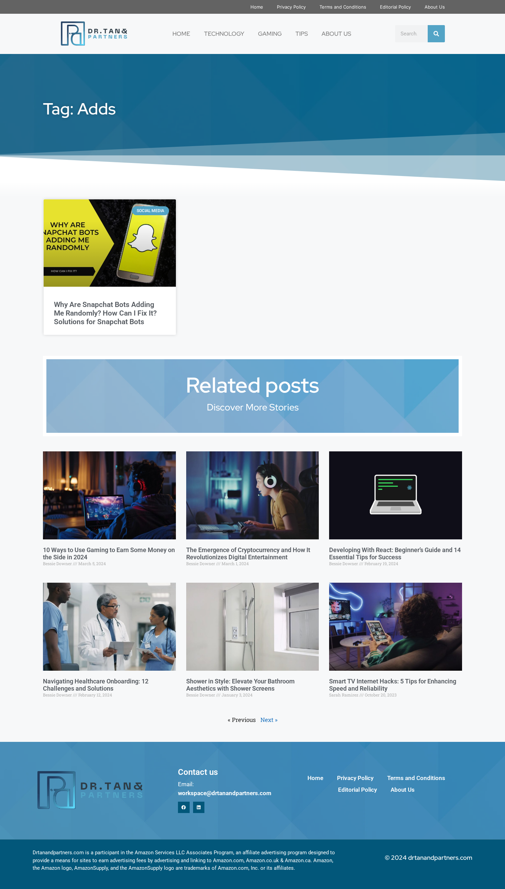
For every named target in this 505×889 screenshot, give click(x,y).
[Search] (436, 33)
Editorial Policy (395, 7)
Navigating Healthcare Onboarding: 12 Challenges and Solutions (95, 685)
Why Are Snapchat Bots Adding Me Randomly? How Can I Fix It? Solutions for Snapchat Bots (105, 313)
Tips (301, 33)
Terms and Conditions (342, 7)
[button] (184, 807)
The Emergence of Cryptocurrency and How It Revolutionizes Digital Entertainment (248, 553)
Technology (224, 33)
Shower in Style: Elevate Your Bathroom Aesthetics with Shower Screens (240, 685)
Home (256, 7)
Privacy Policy (291, 7)
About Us (435, 7)
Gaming (270, 33)
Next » (269, 720)
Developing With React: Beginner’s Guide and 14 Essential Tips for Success (395, 553)
